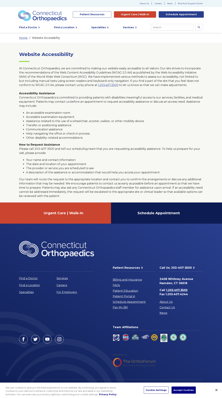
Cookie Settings (156, 389)
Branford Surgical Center (190, 3)
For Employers (67, 292)
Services (62, 278)
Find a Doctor (28, 278)
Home (23, 38)
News (170, 3)
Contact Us (167, 307)
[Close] (216, 390)
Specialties (26, 292)
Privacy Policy (108, 394)
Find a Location (29, 285)
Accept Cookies (183, 389)
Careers (158, 3)
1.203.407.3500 (108, 85)
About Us (144, 3)
